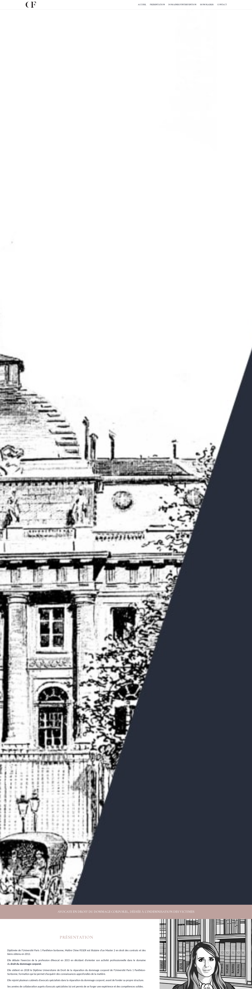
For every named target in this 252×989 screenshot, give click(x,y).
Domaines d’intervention (182, 5)
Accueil (142, 5)
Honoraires (207, 5)
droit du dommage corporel (25, 964)
